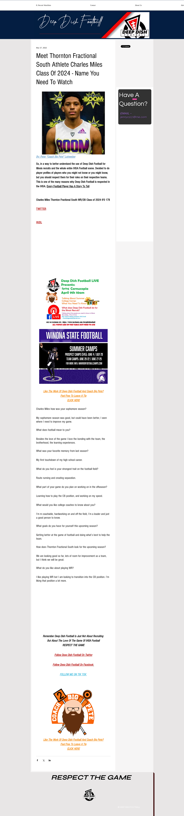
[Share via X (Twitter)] (43, 760)
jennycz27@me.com (133, 117)
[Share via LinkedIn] (49, 760)
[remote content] (73, 252)
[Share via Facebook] (37, 760)
